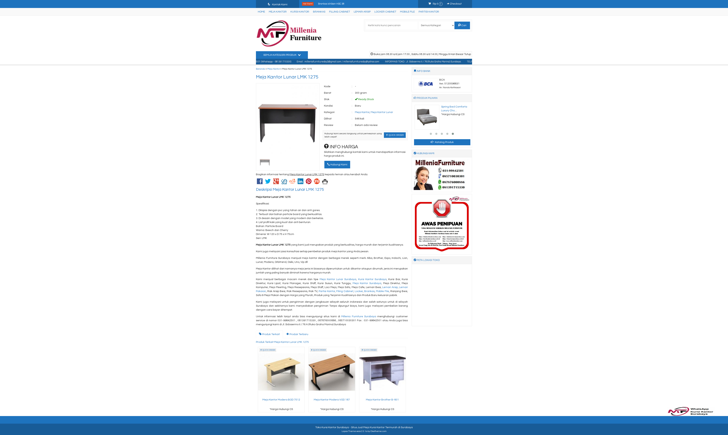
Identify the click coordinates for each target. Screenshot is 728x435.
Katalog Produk (444, 142)
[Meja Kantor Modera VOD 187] (332, 372)
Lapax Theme (349, 431)
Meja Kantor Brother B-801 (382, 399)
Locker (359, 291)
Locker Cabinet (385, 11)
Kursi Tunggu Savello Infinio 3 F (335, 4)
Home (261, 11)
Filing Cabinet (344, 291)
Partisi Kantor (429, 11)
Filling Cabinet (339, 11)
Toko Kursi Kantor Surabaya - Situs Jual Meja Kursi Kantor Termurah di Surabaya (364, 427)
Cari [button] (463, 25)
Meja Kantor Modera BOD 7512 (281, 399)
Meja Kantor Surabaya (367, 283)
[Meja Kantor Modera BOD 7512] (281, 372)
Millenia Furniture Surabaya (358, 316)
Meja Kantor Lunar (382, 112)
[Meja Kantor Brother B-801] (382, 372)
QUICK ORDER (396, 135)
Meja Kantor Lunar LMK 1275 (287, 77)
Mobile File (407, 11)
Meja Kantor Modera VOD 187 (332, 399)
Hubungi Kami (338, 164)
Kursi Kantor (299, 11)
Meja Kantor (278, 11)
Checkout (455, 3)
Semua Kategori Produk (280, 55)
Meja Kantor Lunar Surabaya (338, 279)
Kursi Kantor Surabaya (372, 279)
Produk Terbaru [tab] (298, 334)
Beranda (260, 69)
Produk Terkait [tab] (271, 334)
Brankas (319, 11)
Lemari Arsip (362, 11)
